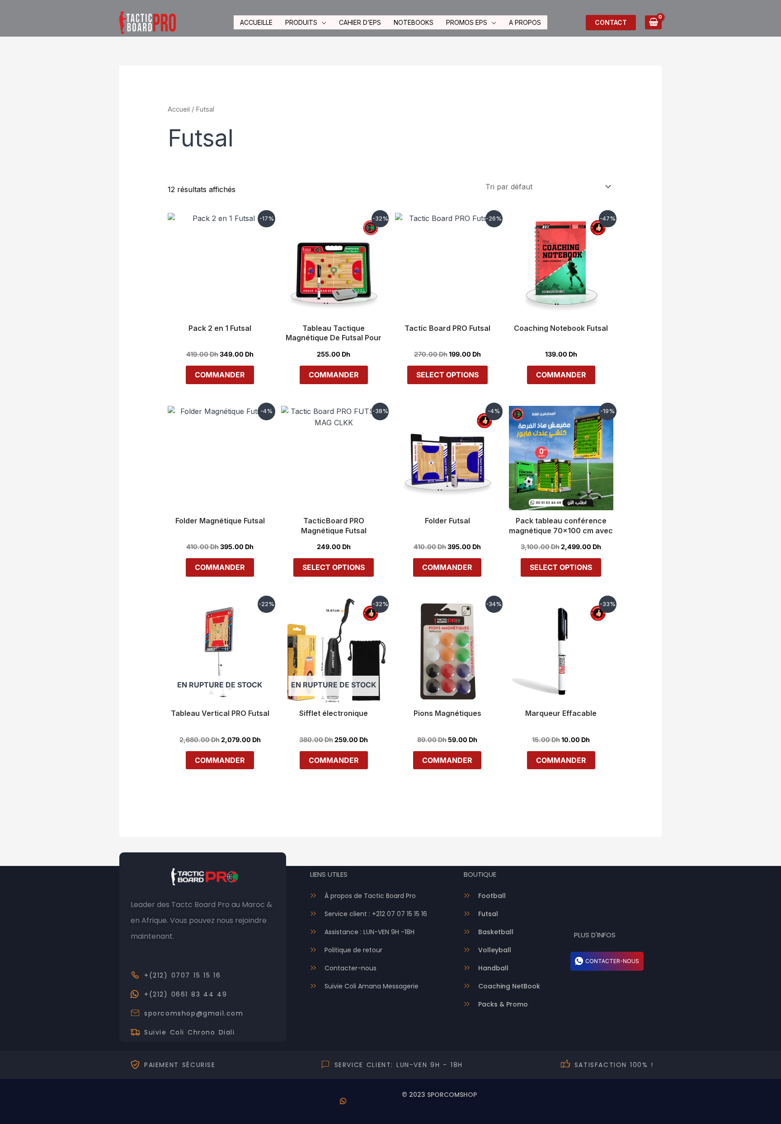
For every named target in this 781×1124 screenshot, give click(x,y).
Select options (447, 374)
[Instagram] (368, 1101)
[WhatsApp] (343, 1101)
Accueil (179, 109)
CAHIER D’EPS (360, 22)
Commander (220, 374)
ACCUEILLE (256, 22)
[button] (611, 22)
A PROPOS (525, 22)
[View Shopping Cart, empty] (653, 22)
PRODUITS (301, 22)
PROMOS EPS (466, 22)
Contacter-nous (612, 961)
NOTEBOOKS (413, 22)
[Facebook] (318, 1101)
